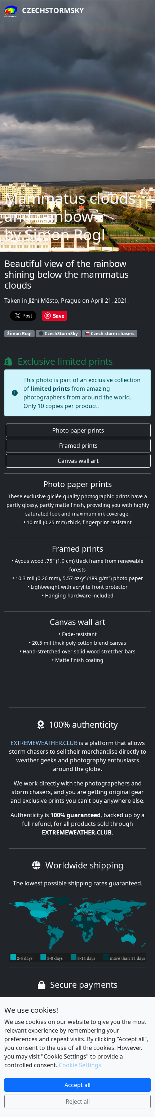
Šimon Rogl (19, 333)
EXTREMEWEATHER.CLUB (44, 743)
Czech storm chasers (112, 333)
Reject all (78, 1101)
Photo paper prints (78, 430)
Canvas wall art (78, 461)
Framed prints (78, 446)
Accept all (77, 1085)
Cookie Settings (80, 1065)
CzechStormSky (52, 10)
